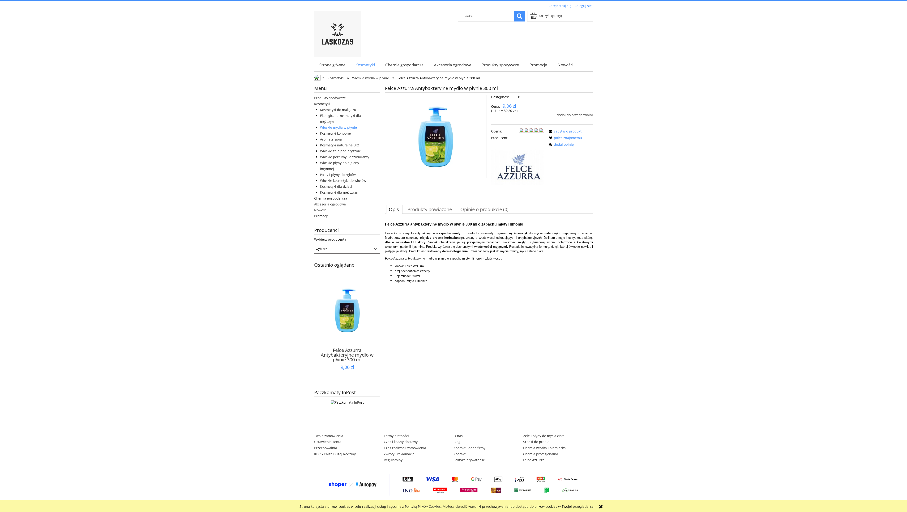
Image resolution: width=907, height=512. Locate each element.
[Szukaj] (519, 16)
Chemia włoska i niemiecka (544, 448)
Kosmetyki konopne (335, 133)
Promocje (321, 216)
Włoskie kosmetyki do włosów (343, 180)
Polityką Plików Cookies (423, 506)
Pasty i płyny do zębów (338, 174)
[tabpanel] (489, 251)
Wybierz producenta (330, 239)
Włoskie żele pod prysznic (340, 151)
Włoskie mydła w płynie (338, 127)
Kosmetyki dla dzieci (336, 186)
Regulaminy (393, 460)
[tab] (394, 209)
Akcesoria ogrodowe (330, 204)
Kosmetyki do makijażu (338, 109)
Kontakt (460, 454)
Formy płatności (396, 436)
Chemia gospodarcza (330, 198)
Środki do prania (536, 441)
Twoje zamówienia (328, 436)
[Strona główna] (337, 33)
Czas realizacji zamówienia (405, 448)
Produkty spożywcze (330, 98)
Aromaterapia (331, 139)
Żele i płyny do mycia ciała (544, 436)
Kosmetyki (322, 104)
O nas (458, 436)
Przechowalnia (325, 448)
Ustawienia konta (327, 441)
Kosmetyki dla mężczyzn (339, 192)
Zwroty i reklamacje (399, 454)
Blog (457, 441)
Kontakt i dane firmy (469, 448)
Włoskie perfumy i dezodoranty (344, 157)
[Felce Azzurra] (517, 167)
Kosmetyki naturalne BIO (339, 145)
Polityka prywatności (470, 460)
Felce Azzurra (394, 233)
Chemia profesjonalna (540, 454)
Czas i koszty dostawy (401, 441)
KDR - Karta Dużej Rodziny (335, 454)
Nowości (320, 210)
